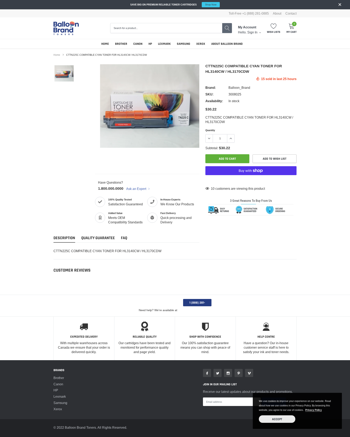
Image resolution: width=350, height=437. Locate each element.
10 (212, 188)
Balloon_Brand (239, 87)
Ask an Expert (136, 189)
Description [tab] (64, 238)
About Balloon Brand (227, 44)
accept (277, 419)
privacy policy (313, 409)
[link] (64, 73)
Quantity (210, 130)
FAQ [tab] (124, 238)
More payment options (251, 180)
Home (105, 44)
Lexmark (164, 44)
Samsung (183, 44)
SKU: (209, 94)
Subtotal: (211, 148)
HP (150, 44)
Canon (137, 44)
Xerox (200, 44)
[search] (227, 28)
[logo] (66, 28)
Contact (291, 13)
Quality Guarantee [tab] (98, 238)
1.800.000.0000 (110, 188)
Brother (121, 44)
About (277, 13)
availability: (214, 101)
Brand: (210, 88)
